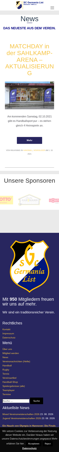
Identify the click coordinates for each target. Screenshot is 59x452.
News (5, 357)
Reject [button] (48, 443)
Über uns (7, 349)
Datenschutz (8, 337)
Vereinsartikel (9, 378)
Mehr (29, 140)
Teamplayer (8, 390)
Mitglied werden (10, 353)
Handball (28, 150)
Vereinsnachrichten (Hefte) (16, 361)
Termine (6, 394)
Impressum (8, 333)
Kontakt (6, 329)
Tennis (5, 373)
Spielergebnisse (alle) (13, 386)
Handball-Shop (10, 382)
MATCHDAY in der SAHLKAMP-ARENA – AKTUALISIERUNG (29, 59)
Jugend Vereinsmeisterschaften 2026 (21, 418)
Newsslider (39, 150)
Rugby (5, 369)
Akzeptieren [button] (33, 443)
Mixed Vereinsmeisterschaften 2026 (20, 414)
